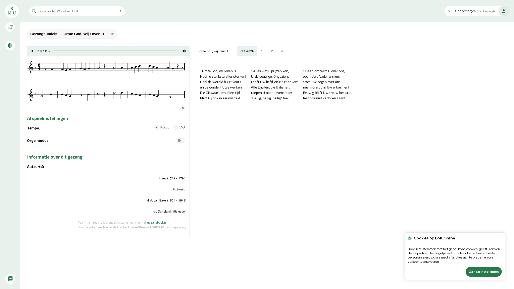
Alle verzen (247, 50)
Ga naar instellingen (484, 272)
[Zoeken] (120, 11)
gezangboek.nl (156, 222)
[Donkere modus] (10, 45)
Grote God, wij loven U (83, 34)
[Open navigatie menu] (112, 34)
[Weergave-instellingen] (10, 27)
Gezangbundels (43, 34)
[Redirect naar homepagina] (12, 11)
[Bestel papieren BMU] (10, 279)
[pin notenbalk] (182, 108)
